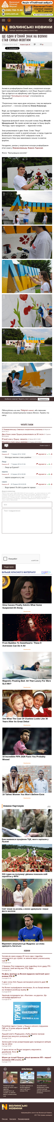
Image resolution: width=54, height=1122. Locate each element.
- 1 (51, 464)
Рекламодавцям (23, 1119)
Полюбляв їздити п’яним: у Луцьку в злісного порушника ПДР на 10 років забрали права (25, 1027)
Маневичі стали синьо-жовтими (15, 442)
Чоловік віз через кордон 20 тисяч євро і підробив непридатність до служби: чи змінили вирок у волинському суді (26, 958)
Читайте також (27, 424)
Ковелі (31, 148)
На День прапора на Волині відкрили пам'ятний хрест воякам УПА (26, 1088)
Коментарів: (25, 44)
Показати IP (5, 454)
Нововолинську (20, 148)
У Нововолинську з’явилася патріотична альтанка (22, 429)
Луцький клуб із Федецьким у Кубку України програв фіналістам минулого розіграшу (23, 1034)
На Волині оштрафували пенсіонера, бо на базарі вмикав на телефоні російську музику (25, 988)
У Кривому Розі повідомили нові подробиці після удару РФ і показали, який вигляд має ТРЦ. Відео (26, 967)
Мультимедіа (27, 1069)
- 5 (51, 454)
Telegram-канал (27, 410)
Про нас (5, 1119)
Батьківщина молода (20, 95)
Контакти (13, 1119)
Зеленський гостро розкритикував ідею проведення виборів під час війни (26, 1042)
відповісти (42, 454)
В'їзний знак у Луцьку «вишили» (15, 439)
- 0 (51, 474)
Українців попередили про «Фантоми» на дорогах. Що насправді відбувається (24, 996)
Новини (27, 950)
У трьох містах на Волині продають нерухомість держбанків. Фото (21, 1050)
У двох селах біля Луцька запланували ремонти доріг (24, 982)
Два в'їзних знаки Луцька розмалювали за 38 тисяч (23, 434)
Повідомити (43, 399)
